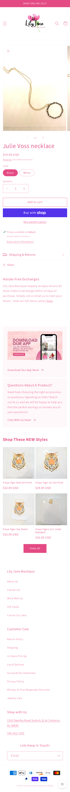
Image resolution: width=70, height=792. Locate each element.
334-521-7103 (15, 733)
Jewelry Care (14, 698)
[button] (5, 23)
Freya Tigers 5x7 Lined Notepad (48, 531)
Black (10, 172)
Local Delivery (15, 664)
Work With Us (15, 598)
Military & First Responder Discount (28, 689)
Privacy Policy (15, 681)
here (50, 301)
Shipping (7, 159)
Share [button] (10, 264)
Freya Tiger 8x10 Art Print (17, 482)
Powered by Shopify (45, 786)
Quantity (7, 181)
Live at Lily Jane (17, 615)
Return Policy (15, 639)
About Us (12, 581)
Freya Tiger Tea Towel (15, 529)
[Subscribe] (58, 755)
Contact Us (13, 590)
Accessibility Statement (21, 673)
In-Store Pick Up (17, 656)
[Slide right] (43, 138)
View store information (20, 241)
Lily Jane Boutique (30, 786)
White (27, 172)
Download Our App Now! (23, 370)
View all (35, 548)
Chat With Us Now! (19, 420)
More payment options (35, 221)
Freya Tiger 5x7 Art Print (49, 482)
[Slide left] (27, 138)
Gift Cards (13, 606)
